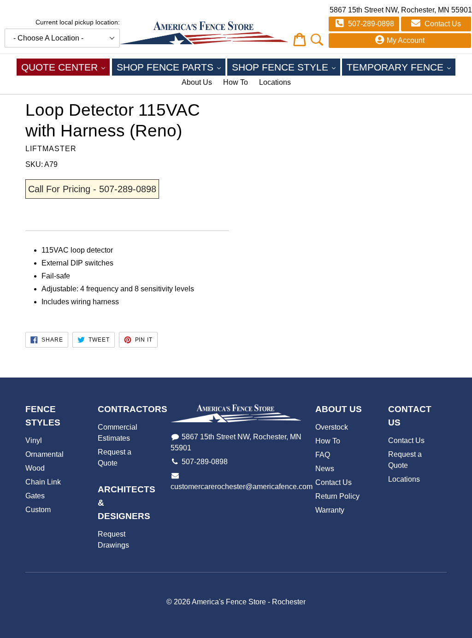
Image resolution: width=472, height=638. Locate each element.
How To (235, 82)
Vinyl (33, 440)
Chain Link (43, 482)
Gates (35, 496)
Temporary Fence (401, 66)
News (324, 469)
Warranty (329, 510)
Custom (38, 510)
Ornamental (44, 454)
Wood (35, 468)
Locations (275, 82)
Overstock (331, 427)
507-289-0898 (370, 24)
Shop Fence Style (286, 66)
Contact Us (442, 24)
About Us (197, 82)
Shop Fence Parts (171, 66)
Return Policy (337, 496)
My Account (406, 40)
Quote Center (65, 66)
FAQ (322, 455)
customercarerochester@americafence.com (242, 486)
